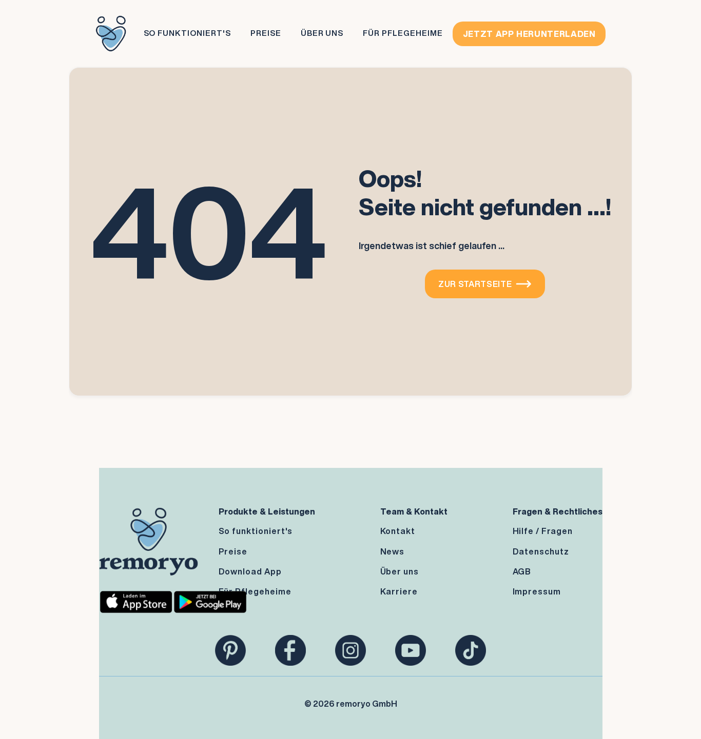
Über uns (399, 571)
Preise (265, 33)
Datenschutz (541, 551)
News (392, 551)
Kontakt (398, 531)
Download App (250, 571)
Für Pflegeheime (402, 33)
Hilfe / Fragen (543, 531)
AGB (522, 571)
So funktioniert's (187, 33)
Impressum (537, 591)
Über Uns (322, 33)
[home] (110, 33)
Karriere (399, 591)
